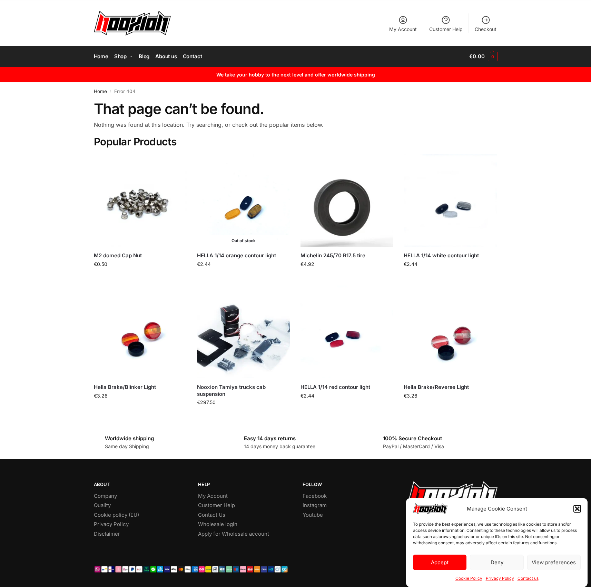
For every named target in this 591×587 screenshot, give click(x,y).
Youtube (313, 515)
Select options (243, 417)
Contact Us (211, 515)
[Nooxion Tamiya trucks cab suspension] (243, 332)
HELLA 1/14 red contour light (335, 387)
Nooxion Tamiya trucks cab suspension (231, 390)
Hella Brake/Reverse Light (436, 387)
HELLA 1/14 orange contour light (236, 255)
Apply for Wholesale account (233, 534)
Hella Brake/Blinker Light (125, 387)
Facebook (315, 496)
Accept (440, 562)
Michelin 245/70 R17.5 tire (333, 255)
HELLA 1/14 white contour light (441, 255)
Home (100, 91)
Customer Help (446, 29)
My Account (403, 29)
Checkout (485, 29)
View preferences (554, 562)
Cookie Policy (468, 578)
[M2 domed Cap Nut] (140, 200)
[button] (577, 508)
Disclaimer (107, 534)
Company (105, 496)
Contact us (528, 578)
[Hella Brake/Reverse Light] (450, 332)
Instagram (315, 505)
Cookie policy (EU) (116, 515)
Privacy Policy (500, 578)
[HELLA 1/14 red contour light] (347, 332)
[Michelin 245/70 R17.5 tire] (347, 200)
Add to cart (140, 278)
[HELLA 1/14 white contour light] (450, 200)
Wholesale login (217, 524)
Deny (497, 562)
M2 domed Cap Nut (118, 255)
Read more (243, 278)
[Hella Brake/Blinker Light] (140, 332)
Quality (102, 505)
